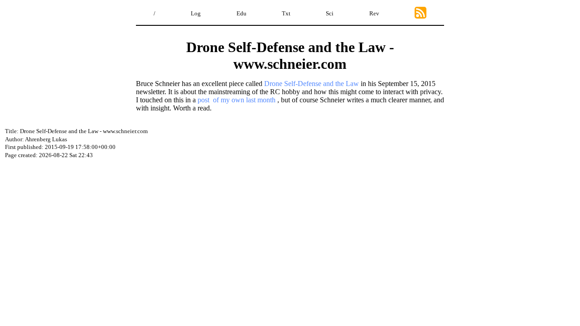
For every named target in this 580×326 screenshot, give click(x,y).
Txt (286, 13)
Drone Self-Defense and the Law (311, 83)
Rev (374, 13)
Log (196, 13)
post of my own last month (237, 100)
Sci (330, 13)
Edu (241, 13)
